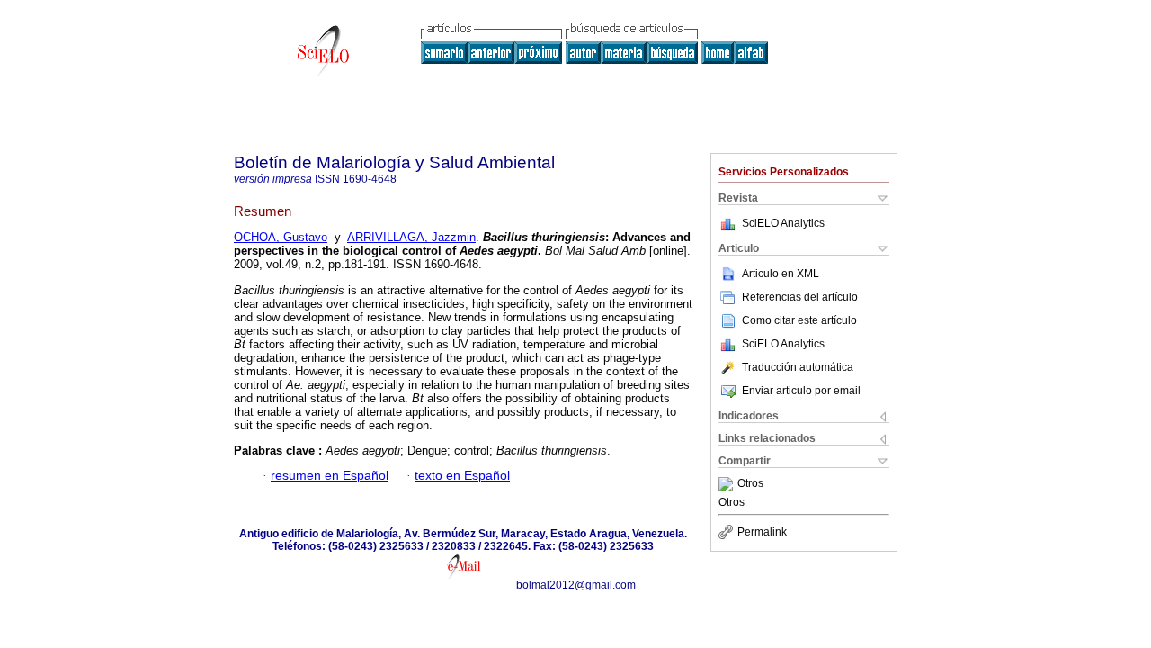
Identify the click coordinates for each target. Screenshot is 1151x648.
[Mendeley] (727, 484)
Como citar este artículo (799, 320)
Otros (750, 484)
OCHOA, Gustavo (280, 237)
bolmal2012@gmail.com (576, 585)
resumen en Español (329, 475)
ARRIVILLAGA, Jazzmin (411, 237)
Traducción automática (797, 367)
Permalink (762, 532)
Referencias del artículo (800, 297)
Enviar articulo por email (801, 390)
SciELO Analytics (783, 223)
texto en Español (462, 475)
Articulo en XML (780, 273)
